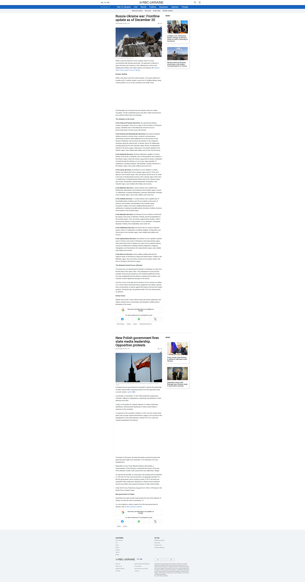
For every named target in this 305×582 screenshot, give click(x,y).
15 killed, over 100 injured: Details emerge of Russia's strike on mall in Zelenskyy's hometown (177, 38)
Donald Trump (156, 10)
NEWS (168, 16)
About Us (118, 563)
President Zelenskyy (167, 10)
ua (102, 2)
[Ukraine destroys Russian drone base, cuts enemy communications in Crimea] (177, 53)
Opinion (174, 7)
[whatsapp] (171, 559)
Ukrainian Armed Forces (145, 324)
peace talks (148, 10)
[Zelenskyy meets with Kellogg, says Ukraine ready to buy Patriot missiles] (177, 373)
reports (129, 392)
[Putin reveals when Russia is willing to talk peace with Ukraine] (177, 348)
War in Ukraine (124, 7)
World (143, 7)
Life (135, 7)
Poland (119, 526)
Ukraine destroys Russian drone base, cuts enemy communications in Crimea (177, 64)
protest (125, 526)
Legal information (120, 568)
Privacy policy (137, 566)
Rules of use (119, 566)
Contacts (136, 571)
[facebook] (157, 559)
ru (108, 2)
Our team (118, 571)
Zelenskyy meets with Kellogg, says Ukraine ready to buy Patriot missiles (177, 384)
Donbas (129, 324)
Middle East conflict (137, 10)
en (105, 2)
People (185, 7)
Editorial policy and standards (141, 563)
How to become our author (141, 568)
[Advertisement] (139, 96)
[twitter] (164, 559)
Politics (152, 7)
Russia (135, 324)
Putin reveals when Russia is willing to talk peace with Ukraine (177, 359)
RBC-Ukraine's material (134, 507)
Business (163, 7)
